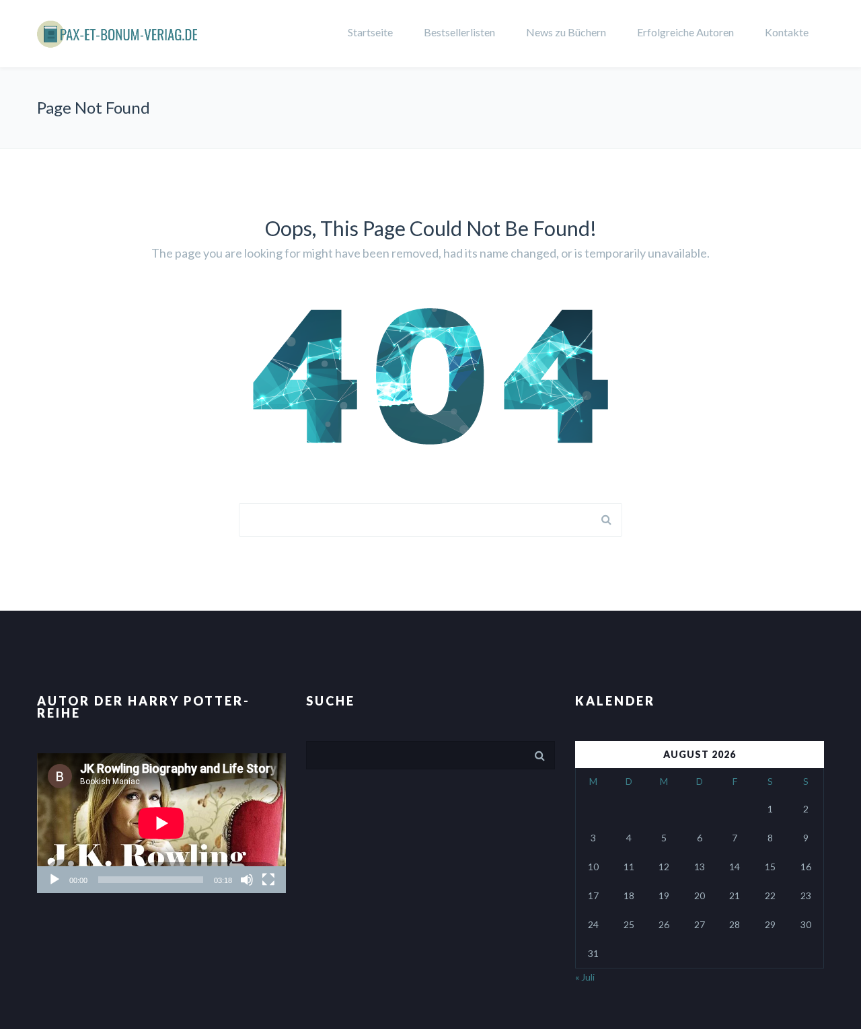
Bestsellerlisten (459, 32)
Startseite (370, 32)
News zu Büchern (566, 32)
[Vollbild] (268, 879)
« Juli (585, 977)
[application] (161, 823)
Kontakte (787, 32)
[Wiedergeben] (54, 879)
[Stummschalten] (247, 879)
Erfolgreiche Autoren (685, 32)
